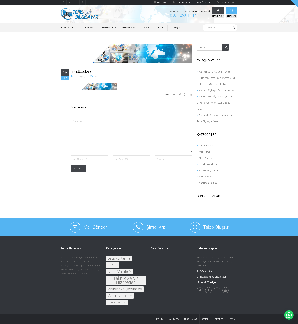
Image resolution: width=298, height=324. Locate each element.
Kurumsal (88, 28)
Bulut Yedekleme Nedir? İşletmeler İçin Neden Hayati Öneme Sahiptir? (216, 81)
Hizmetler (107, 28)
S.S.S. (147, 28)
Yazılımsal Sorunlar (208, 183)
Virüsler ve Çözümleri (209, 170)
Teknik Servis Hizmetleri (210, 164)
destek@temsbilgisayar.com (213, 277)
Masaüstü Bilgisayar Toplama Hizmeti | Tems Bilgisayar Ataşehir (217, 118)
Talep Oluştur (216, 227)
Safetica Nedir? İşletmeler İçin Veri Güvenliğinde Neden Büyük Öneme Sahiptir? (214, 102)
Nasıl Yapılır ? (205, 158)
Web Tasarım (205, 176)
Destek (205, 319)
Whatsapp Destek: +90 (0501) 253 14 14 (194, 2)
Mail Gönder (162, 2)
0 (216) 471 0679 (227, 2)
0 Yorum (97, 76)
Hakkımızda (174, 319)
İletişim (176, 28)
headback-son (82, 71)
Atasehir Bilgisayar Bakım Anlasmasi (217, 90)
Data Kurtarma (206, 145)
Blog (161, 28)
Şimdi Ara (155, 227)
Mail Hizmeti (205, 152)
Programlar (190, 319)
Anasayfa (69, 28)
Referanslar (129, 28)
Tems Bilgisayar (80, 76)
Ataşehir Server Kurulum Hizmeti (214, 71)
